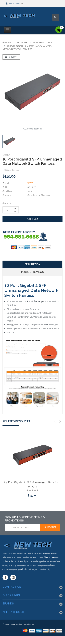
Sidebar (12, 57)
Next (60, 421)
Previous (54, 421)
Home (8, 42)
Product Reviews (32, 272)
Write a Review (11, 170)
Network (22, 42)
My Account (14, 3)
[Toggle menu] (7, 30)
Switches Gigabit (42, 42)
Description (32, 264)
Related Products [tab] (16, 421)
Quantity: (6, 203)
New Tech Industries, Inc (23, 624)
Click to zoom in (34, 128)
